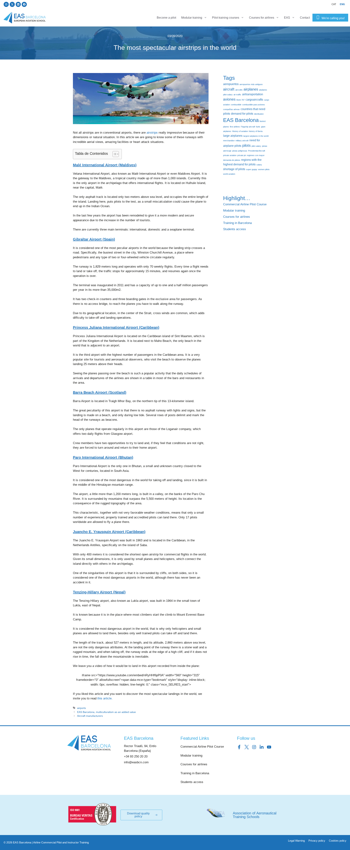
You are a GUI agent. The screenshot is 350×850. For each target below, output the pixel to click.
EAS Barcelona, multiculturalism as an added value (106, 712)
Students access (234, 229)
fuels (258, 127)
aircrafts (239, 90)
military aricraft (242, 140)
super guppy (251, 169)
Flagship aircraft (248, 127)
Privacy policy (316, 840)
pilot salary (256, 146)
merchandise (229, 140)
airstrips (152, 132)
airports (81, 708)
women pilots (264, 169)
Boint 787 (240, 100)
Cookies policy (337, 840)
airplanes (251, 89)
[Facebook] (24, 4)
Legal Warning (296, 840)
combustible (236, 104)
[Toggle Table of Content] (114, 154)
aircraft (228, 89)
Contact (305, 17)
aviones (229, 99)
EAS (287, 17)
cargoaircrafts (254, 99)
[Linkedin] (18, 4)
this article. (104, 698)
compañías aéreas (231, 109)
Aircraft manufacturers (90, 715)
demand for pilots (242, 113)
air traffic (237, 94)
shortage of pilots (234, 169)
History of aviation (240, 131)
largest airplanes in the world (256, 136)
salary (259, 165)
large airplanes (232, 135)
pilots (246, 145)
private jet (241, 155)
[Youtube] (269, 747)
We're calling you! (333, 18)
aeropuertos (231, 84)
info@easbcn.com (136, 762)
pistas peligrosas (239, 151)
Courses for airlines (261, 17)
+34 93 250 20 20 (135, 756)
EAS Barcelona (241, 120)
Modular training (191, 17)
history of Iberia (255, 131)
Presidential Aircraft (256, 151)
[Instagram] (6, 4)
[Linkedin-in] (261, 747)
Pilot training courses (225, 17)
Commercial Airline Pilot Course (245, 204)
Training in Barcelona (237, 223)
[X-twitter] (12, 4)
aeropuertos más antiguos (251, 84)
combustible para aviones (253, 104)
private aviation (229, 155)
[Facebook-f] (239, 747)
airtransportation (252, 94)
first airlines (235, 127)
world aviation (229, 174)
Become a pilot (166, 17)
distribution (259, 114)
